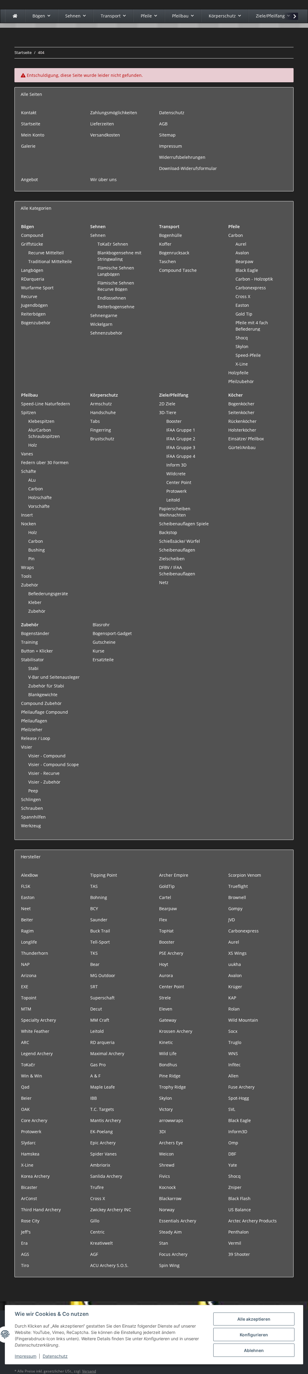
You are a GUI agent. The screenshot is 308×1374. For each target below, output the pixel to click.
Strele (165, 998)
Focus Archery (173, 1254)
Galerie (28, 146)
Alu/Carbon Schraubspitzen (44, 433)
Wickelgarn (101, 324)
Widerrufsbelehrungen (182, 157)
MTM (26, 1009)
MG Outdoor (102, 975)
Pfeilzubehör (241, 381)
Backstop (168, 532)
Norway (166, 1209)
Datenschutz (55, 1356)
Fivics (164, 1176)
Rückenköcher (242, 421)
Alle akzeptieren (253, 1319)
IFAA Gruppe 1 (180, 430)
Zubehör (29, 585)
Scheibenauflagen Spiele (184, 524)
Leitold (173, 500)
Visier (26, 747)
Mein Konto (32, 135)
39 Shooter (239, 1254)
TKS (94, 953)
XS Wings (237, 953)
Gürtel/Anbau (242, 447)
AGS (25, 1254)
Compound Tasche (178, 270)
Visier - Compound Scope (53, 764)
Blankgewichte (42, 694)
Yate (232, 1165)
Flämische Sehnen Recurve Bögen (115, 286)
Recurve (29, 296)
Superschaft (102, 998)
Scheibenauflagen (177, 550)
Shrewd (166, 1165)
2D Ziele (167, 404)
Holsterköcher (242, 430)
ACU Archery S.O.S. (109, 1265)
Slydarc (28, 1143)
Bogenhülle (170, 235)
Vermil (234, 1243)
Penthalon (238, 1232)
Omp (233, 1143)
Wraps (27, 567)
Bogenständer (35, 633)
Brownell (237, 897)
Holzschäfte (40, 497)
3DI (162, 1131)
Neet (26, 908)
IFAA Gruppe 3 (180, 447)
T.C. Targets (102, 1109)
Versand (89, 1371)
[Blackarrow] (15, 15)
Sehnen (98, 235)
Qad (25, 1087)
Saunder (98, 920)
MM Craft (99, 1020)
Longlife (29, 942)
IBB (93, 1098)
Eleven (165, 1009)
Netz (163, 582)
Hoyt (163, 964)
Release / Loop (35, 738)
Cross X (243, 296)
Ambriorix (100, 1165)
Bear (95, 964)
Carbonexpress (251, 288)
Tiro (25, 1265)
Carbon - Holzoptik (254, 279)
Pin (31, 558)
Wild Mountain (243, 1020)
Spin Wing (169, 1265)
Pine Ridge (169, 1076)
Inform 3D (176, 465)
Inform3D (237, 1131)
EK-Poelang (101, 1131)
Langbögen (32, 270)
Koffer (165, 244)
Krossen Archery (175, 1031)
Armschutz (101, 404)
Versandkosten (105, 135)
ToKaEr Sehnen (112, 244)
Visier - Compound (47, 756)
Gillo (94, 1221)
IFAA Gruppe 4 (180, 456)
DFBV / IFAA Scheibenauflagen (177, 570)
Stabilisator (32, 659)
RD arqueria (102, 1042)
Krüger (235, 986)
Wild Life (168, 1053)
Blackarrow (170, 1198)
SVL (231, 1109)
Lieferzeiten (102, 124)
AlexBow (29, 875)
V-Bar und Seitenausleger (54, 677)
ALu (32, 480)
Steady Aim (170, 1232)
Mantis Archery (105, 1120)
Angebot (29, 179)
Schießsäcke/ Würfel (179, 541)
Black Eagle (247, 270)
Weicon (166, 1154)
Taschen (167, 261)
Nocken (28, 524)
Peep (33, 791)
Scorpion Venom (244, 875)
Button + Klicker (37, 651)
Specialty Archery (38, 1020)
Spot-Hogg (238, 1098)
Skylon (242, 346)
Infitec (234, 1064)
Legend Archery (37, 1053)
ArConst (29, 1198)
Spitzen (28, 412)
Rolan (234, 1009)
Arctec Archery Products (252, 1221)
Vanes (27, 454)
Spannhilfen (33, 817)
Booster (174, 421)
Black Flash (239, 1198)
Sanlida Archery (106, 1176)
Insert (27, 515)
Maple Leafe (102, 1087)
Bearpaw (244, 261)
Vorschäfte (39, 506)
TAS (94, 886)
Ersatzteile (103, 659)
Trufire (97, 1187)
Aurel (241, 244)
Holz (32, 445)
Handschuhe (103, 412)
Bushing (36, 550)
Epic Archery (103, 1143)
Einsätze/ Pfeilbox (246, 439)
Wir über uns (103, 179)
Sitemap (167, 135)
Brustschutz (102, 439)
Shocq (242, 338)
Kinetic (166, 1042)
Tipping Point (103, 875)
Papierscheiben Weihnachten (174, 512)
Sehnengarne (103, 315)
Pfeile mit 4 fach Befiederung (252, 326)
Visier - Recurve (44, 773)
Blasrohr (101, 624)
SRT (94, 986)
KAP (232, 998)
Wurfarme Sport (37, 288)
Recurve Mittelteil (46, 253)
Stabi (33, 668)
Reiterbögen (33, 314)
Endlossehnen (111, 298)
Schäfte (28, 471)
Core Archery (34, 1120)
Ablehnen (254, 1350)
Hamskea (30, 1154)
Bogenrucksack (174, 253)
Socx (232, 1031)
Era (24, 1243)
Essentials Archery (177, 1221)
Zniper (235, 1187)
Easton (242, 305)
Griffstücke (32, 244)
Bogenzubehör (36, 322)
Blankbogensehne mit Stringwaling (119, 256)
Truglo (234, 1042)
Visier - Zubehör (44, 782)
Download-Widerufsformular (188, 168)
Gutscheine (104, 642)
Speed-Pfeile (248, 355)
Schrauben (32, 808)
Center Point (178, 482)
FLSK (25, 886)
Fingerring (100, 430)
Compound (32, 235)
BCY (94, 908)
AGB (163, 124)
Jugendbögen (34, 305)
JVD (231, 920)
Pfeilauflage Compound (44, 712)
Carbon (235, 235)
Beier (26, 1098)
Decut (96, 1009)
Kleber (35, 602)
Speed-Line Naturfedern (45, 404)
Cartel (165, 897)
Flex (163, 920)
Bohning (98, 897)
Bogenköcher (241, 404)
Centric (97, 1232)
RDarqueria (32, 279)
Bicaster (29, 1187)
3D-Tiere (167, 412)
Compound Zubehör (41, 703)
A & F (95, 1076)
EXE (24, 986)
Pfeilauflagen (34, 721)
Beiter (27, 920)
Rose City (30, 1221)
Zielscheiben (172, 558)
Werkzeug (31, 825)
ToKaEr (28, 1064)
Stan (163, 1243)
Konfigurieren (254, 1334)
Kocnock (167, 1187)
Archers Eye (171, 1143)
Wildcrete (176, 473)
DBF (232, 1154)
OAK (25, 1109)
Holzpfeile (238, 373)
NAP (25, 964)
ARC (25, 1042)
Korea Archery (35, 1176)
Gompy (235, 908)
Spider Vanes (103, 1154)
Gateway (167, 1020)
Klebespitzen (41, 421)
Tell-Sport (100, 942)
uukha (234, 964)
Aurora (166, 975)
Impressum (25, 1356)
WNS (233, 1053)
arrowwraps (171, 1120)
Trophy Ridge (172, 1087)
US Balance (239, 1209)
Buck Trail (100, 931)
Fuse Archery (241, 1087)
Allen (233, 1076)
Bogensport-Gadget (112, 633)
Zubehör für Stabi (46, 686)
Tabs (95, 421)
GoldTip (167, 886)
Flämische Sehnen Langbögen (115, 271)
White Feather (35, 1031)
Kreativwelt (101, 1243)
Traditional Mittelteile (50, 261)
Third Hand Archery (41, 1209)
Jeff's (26, 1232)
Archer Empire (173, 875)
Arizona (28, 975)
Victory (166, 1109)
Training (29, 642)
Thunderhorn (34, 953)
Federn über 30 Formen (45, 462)
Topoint (28, 998)
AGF (94, 1254)
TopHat (166, 931)
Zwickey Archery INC (110, 1209)
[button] (291, 16)
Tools (26, 576)
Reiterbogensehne (115, 307)
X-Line (242, 364)
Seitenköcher (241, 412)
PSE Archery (171, 953)
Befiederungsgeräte (48, 593)
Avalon (242, 253)
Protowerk (176, 491)
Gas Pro (98, 1064)
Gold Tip (244, 314)
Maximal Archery (107, 1053)
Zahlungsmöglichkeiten (113, 112)
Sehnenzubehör (106, 333)
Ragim (27, 931)
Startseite (30, 124)
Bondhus (168, 1064)
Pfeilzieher (31, 729)
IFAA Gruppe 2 (180, 439)
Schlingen (31, 799)
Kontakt (28, 112)
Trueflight (238, 886)
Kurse (98, 651)
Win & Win (31, 1076)
